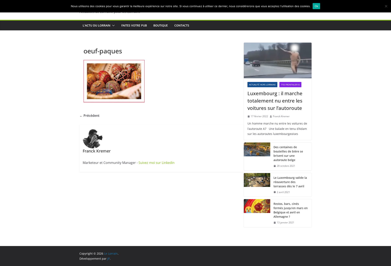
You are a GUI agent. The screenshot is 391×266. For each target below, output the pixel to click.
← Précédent (89, 115)
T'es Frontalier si (290, 84)
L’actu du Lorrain (96, 25)
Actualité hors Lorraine (262, 84)
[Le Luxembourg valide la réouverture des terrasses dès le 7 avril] (257, 185)
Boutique (160, 25)
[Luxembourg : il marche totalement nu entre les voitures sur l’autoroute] (278, 60)
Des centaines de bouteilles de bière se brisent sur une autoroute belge (288, 153)
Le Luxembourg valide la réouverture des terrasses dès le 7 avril (290, 182)
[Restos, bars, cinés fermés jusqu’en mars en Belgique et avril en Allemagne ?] (257, 213)
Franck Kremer (281, 116)
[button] (112, 25)
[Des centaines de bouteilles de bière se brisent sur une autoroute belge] (257, 156)
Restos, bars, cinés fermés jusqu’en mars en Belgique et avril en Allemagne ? (290, 210)
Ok (316, 6)
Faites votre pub (134, 25)
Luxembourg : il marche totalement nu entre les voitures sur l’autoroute (274, 100)
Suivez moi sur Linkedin (156, 162)
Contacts (181, 25)
